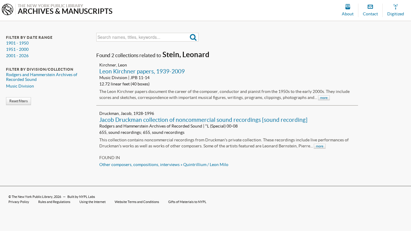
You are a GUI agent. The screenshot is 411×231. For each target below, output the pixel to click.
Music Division (20, 86)
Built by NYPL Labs (81, 197)
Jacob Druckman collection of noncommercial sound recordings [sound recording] (203, 119)
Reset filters (18, 101)
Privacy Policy (18, 202)
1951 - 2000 (17, 49)
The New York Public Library (32, 197)
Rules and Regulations (54, 202)
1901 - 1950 (17, 43)
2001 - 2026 (17, 55)
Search (193, 37)
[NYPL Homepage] (7, 10)
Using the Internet (92, 202)
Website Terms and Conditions (137, 202)
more (324, 98)
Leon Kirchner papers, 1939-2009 (142, 71)
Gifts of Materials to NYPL (187, 202)
